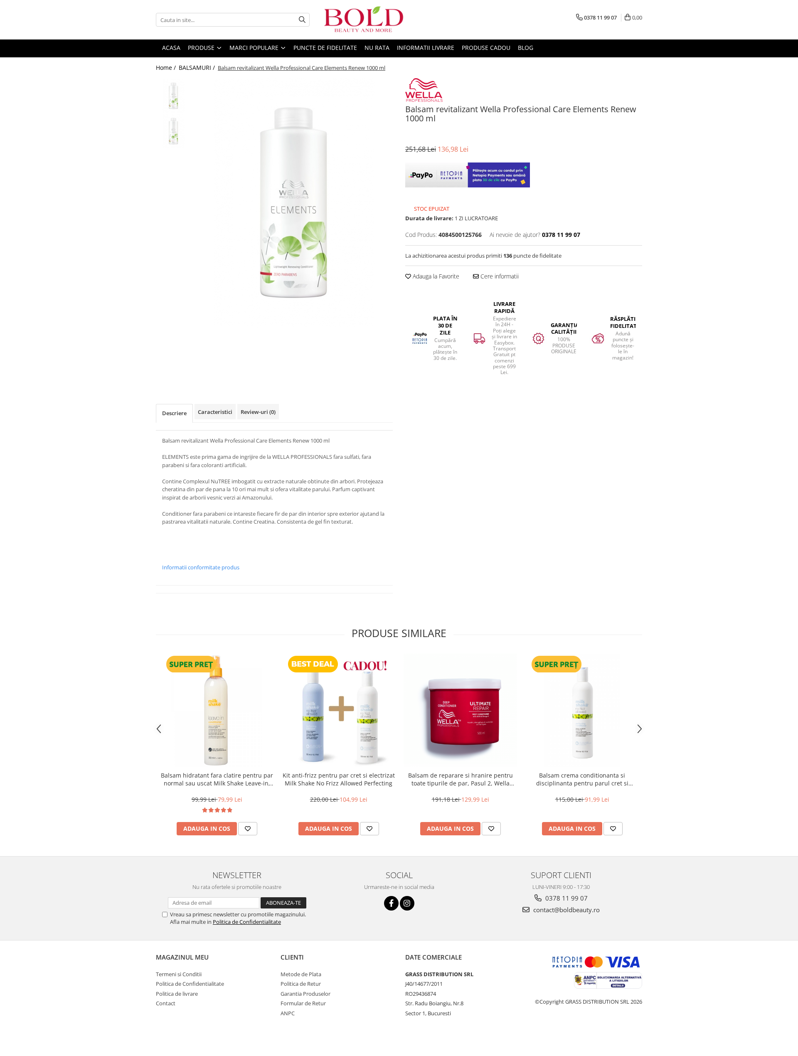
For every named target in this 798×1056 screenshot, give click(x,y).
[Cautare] (302, 20)
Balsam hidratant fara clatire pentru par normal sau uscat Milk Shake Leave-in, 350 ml (217, 779)
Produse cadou (486, 48)
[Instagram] (407, 903)
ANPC (288, 1013)
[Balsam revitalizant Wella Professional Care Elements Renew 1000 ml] (294, 202)
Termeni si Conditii (179, 974)
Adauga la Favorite (435, 276)
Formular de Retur (303, 1003)
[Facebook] (391, 903)
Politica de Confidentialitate (247, 922)
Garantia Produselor (305, 993)
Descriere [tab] (174, 413)
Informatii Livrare (425, 48)
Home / (166, 67)
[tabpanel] (294, 202)
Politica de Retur (301, 983)
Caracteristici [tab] (215, 412)
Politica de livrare (177, 993)
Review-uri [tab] (258, 412)
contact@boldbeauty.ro (566, 910)
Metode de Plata (301, 974)
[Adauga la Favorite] (247, 828)
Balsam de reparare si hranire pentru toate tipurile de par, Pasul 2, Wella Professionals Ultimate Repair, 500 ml (460, 779)
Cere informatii (499, 276)
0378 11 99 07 (566, 898)
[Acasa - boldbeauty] (363, 19)
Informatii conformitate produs (200, 567)
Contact (165, 1003)
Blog (525, 48)
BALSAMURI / (198, 67)
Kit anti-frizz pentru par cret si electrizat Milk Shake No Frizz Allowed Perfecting (339, 779)
